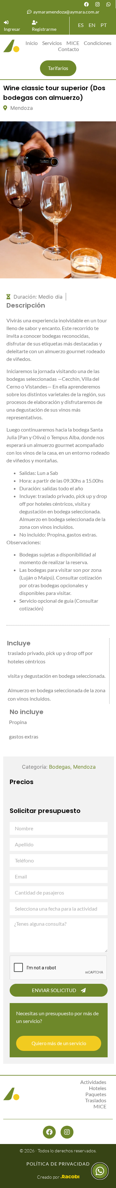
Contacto (68, 49)
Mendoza (84, 767)
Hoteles (97, 1088)
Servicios (52, 43)
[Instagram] (97, 4)
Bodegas (59, 767)
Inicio (31, 43)
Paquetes (95, 1094)
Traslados (95, 1100)
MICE (72, 43)
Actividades (93, 1082)
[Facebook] (86, 4)
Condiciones (97, 43)
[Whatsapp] (108, 4)
